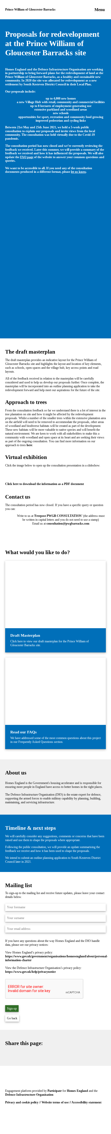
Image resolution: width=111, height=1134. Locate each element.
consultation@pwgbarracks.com (67, 523)
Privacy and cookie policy (21, 1102)
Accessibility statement (86, 1102)
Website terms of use (55, 1102)
